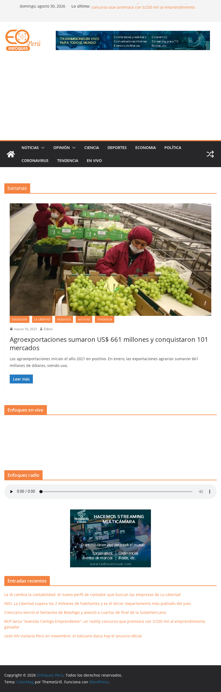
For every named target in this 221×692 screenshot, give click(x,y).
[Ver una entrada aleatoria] (210, 154)
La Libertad (42, 319)
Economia (145, 147)
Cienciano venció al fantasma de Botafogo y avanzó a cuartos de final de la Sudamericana (85, 612)
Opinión (61, 147)
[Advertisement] (110, 99)
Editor (48, 329)
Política (172, 147)
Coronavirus (35, 160)
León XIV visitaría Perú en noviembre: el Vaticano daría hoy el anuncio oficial (73, 635)
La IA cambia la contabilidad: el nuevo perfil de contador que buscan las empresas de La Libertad (92, 594)
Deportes (117, 147)
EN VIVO (94, 160)
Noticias (30, 147)
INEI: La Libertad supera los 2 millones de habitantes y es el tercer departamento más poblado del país (97, 603)
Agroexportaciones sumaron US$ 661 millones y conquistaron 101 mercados (109, 343)
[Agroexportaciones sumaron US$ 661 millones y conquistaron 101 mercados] (110, 259)
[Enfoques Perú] (10, 154)
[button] (42, 147)
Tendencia (67, 160)
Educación (19, 319)
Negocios (64, 319)
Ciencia (91, 147)
